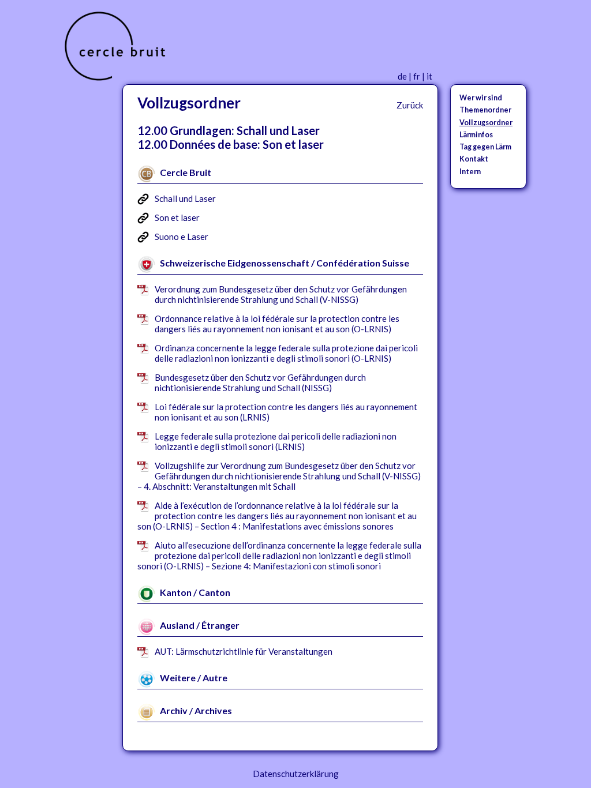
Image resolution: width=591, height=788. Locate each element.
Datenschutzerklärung (296, 773)
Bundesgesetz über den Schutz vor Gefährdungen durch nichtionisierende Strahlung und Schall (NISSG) (260, 382)
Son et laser (177, 217)
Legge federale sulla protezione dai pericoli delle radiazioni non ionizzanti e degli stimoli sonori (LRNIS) (276, 441)
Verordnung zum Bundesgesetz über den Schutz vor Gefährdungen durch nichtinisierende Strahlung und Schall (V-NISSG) (281, 294)
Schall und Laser (185, 198)
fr (416, 76)
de (402, 76)
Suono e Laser (181, 236)
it (429, 76)
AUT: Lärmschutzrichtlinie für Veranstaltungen (243, 651)
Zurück (410, 105)
